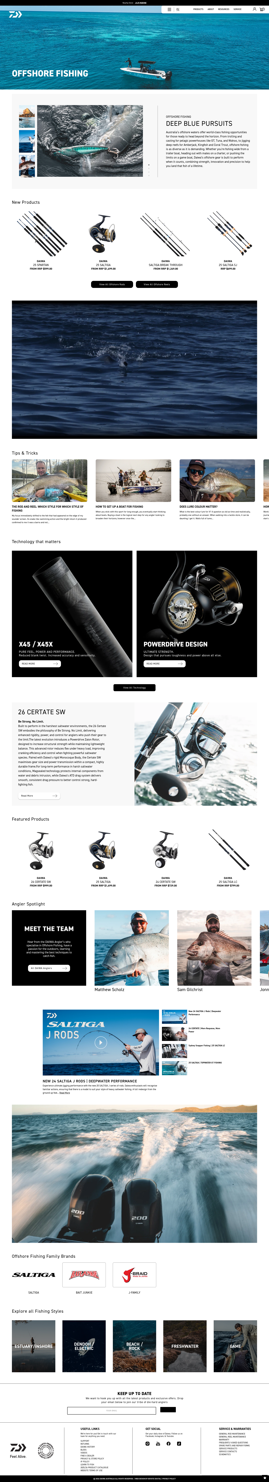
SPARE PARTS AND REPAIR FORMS (234, 1445)
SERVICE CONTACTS (228, 1451)
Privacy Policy (169, 1479)
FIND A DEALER (87, 1455)
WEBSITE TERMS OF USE (91, 1470)
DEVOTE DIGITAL (154, 1479)
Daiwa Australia (107, 1479)
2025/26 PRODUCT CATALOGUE (94, 1467)
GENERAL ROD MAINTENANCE (232, 1433)
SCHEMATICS (225, 1454)
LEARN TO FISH (87, 1464)
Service (237, 9)
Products (198, 9)
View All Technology (134, 687)
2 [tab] (148, 168)
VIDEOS (84, 1452)
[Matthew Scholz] (132, 948)
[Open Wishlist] (265, 1478)
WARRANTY (224, 1439)
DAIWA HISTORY (88, 1446)
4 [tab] (148, 175)
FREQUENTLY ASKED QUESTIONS (233, 1442)
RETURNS (85, 1444)
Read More (64, 1092)
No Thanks (135, 73)
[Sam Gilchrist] (214, 948)
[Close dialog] (183, 4)
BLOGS (83, 1449)
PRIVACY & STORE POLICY (92, 1458)
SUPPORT (85, 1441)
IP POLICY (85, 1461)
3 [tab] (148, 172)
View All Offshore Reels (157, 284)
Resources (223, 9)
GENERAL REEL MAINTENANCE (232, 1436)
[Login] (254, 9)
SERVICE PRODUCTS (228, 1448)
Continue (134, 64)
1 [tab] (148, 165)
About (211, 9)
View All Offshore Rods (112, 284)
